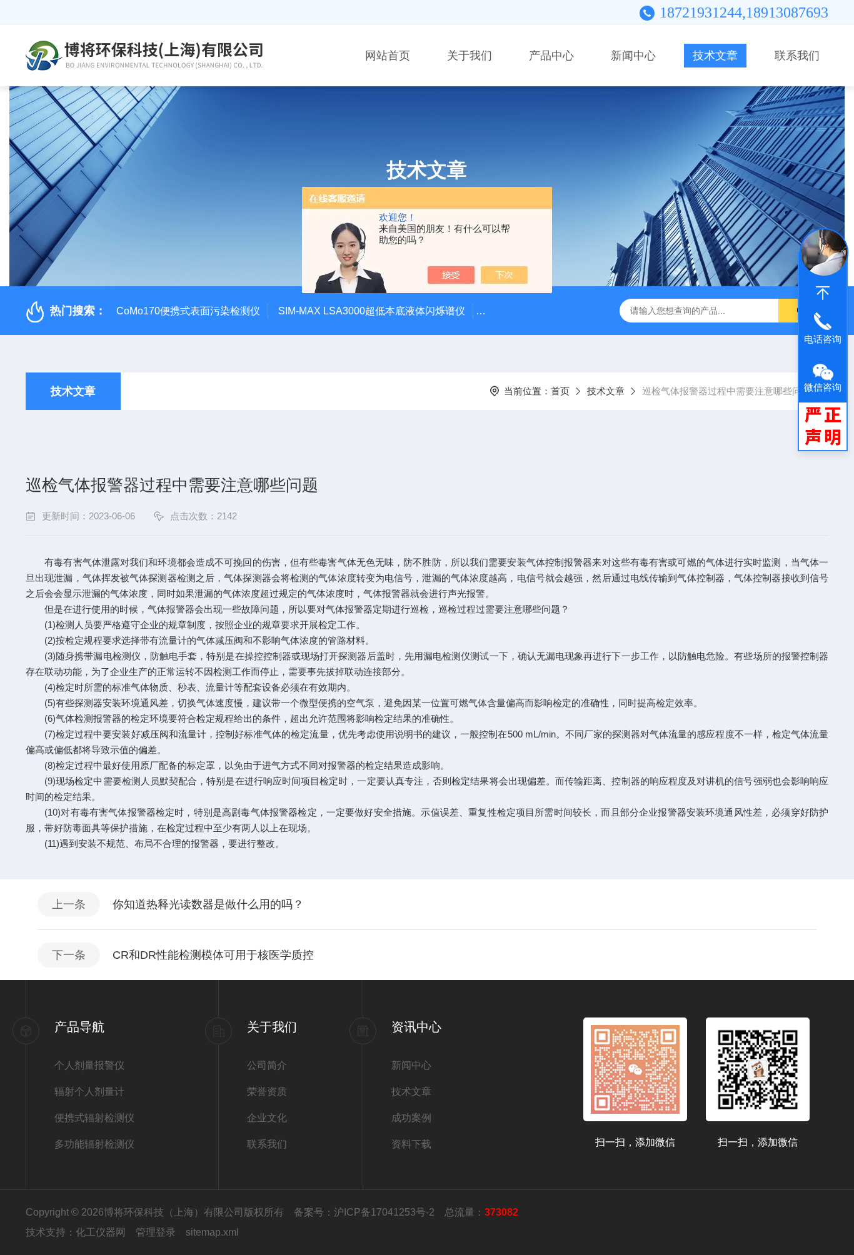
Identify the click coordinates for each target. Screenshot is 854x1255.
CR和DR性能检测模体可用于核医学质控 (213, 955)
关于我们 (469, 55)
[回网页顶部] (822, 293)
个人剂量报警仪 (89, 1065)
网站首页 (387, 55)
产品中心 (551, 55)
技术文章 (715, 55)
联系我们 (797, 55)
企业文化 (267, 1117)
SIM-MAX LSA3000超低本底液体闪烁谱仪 (371, 311)
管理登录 (156, 1232)
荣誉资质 (267, 1091)
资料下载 (411, 1144)
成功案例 (411, 1117)
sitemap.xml (212, 1232)
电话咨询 (822, 339)
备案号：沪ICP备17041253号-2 (364, 1212)
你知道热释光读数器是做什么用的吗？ (208, 904)
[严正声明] (822, 425)
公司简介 (267, 1065)
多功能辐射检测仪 (94, 1144)
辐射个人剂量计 (89, 1091)
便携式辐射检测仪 (94, 1117)
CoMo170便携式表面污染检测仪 (188, 311)
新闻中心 (633, 55)
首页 (560, 391)
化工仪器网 (101, 1232)
